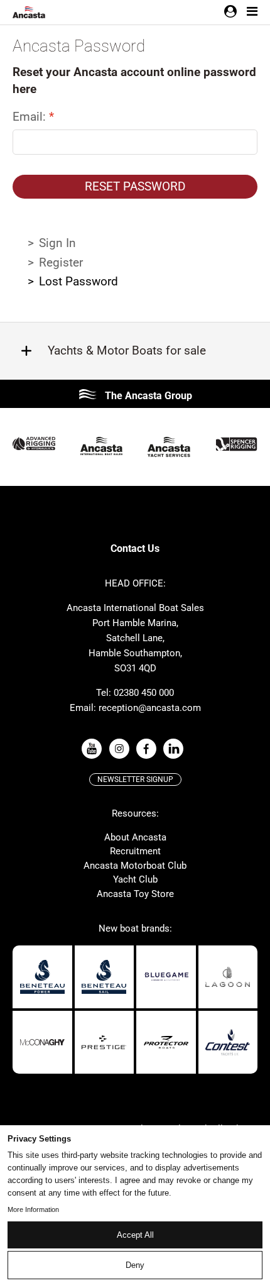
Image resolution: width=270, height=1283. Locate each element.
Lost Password (78, 281)
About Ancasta (135, 837)
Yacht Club (135, 879)
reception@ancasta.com (150, 707)
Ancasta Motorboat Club (135, 865)
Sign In (57, 243)
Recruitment (135, 851)
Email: (31, 116)
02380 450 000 (144, 692)
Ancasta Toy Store (135, 894)
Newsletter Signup (135, 779)
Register (61, 262)
